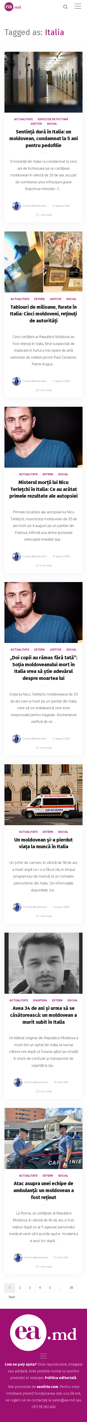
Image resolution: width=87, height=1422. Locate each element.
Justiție (36, 123)
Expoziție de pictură (53, 119)
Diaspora (40, 1000)
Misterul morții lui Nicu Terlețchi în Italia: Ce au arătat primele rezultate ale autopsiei (43, 489)
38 (71, 1287)
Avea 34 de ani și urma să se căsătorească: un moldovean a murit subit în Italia (43, 1015)
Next (12, 1297)
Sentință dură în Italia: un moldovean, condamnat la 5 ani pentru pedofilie (43, 139)
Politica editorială (60, 1378)
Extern (39, 299)
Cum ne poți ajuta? (21, 1364)
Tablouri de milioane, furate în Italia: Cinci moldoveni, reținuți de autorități (43, 314)
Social (52, 123)
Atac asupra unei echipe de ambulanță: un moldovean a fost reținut (43, 1190)
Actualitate (23, 119)
